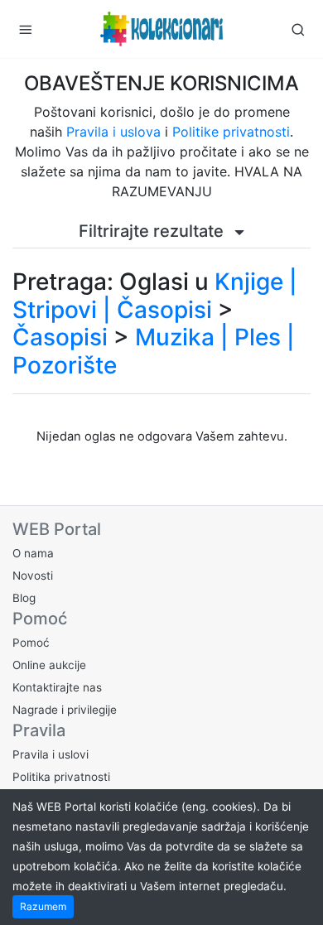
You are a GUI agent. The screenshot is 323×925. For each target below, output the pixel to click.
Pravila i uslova (113, 131)
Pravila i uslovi (50, 754)
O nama (33, 553)
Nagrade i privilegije (64, 709)
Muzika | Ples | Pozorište (153, 351)
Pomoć (31, 642)
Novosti (32, 575)
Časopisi (60, 337)
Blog (24, 598)
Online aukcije (49, 665)
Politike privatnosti (231, 131)
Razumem (43, 906)
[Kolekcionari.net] (161, 29)
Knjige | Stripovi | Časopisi (154, 295)
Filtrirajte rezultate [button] (153, 231)
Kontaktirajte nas (57, 687)
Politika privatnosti (61, 776)
